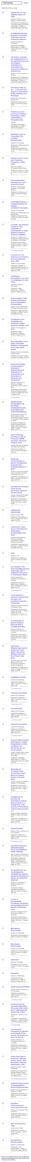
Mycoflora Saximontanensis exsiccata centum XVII (19, 1105)
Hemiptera (15, 973)
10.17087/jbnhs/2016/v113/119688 (19, 1078)
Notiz (13, 553)
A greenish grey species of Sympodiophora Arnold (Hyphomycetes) (20, 1085)
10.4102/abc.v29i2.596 (17, 735)
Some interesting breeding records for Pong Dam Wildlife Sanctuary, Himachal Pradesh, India (18, 439)
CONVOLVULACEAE (19, 693)
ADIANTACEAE (17, 828)
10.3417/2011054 (15, 397)
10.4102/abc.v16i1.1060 (17, 841)
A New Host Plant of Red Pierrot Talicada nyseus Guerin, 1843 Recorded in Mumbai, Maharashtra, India (19, 1060)
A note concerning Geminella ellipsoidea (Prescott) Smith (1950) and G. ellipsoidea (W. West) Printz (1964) (19, 1008)
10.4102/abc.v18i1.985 (17, 999)
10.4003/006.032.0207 (17, 590)
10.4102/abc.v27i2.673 (17, 688)
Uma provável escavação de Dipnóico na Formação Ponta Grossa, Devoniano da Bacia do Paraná (19, 1033)
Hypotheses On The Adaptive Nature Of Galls (18, 15)
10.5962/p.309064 (16, 1024)
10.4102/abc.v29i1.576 (17, 719)
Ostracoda (15, 960)
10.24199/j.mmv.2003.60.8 (17, 250)
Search (26, 3)
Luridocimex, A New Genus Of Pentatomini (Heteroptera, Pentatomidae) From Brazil (19, 531)
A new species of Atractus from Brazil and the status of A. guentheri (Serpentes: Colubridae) (20, 599)
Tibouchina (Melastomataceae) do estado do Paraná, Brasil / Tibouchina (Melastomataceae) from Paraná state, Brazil (19, 652)
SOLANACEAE (16, 708)
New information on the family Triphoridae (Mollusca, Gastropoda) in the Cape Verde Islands (19, 345)
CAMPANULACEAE (18, 677)
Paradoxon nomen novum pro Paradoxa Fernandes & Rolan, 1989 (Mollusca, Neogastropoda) (18, 116)
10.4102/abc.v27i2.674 (17, 704)
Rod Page (18, 1156)
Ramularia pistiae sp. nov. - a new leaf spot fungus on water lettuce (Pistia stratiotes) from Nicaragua (19, 91)
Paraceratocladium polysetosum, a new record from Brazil (18, 182)
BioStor (3, 1156)
